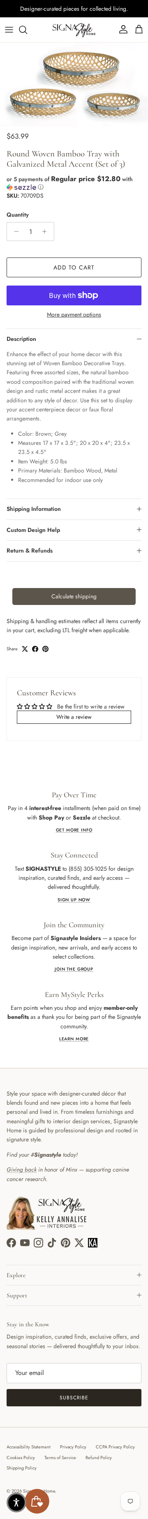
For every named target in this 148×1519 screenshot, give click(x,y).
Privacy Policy (73, 1446)
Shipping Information (34, 509)
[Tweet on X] (25, 649)
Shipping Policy (22, 1468)
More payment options (74, 314)
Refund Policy (99, 1457)
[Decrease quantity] (14, 231)
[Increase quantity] (46, 231)
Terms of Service (60, 1457)
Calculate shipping (74, 596)
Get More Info (74, 830)
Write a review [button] (74, 717)
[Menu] (9, 30)
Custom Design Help (33, 530)
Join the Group (74, 969)
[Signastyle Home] (74, 29)
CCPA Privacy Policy (115, 1446)
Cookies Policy (21, 1457)
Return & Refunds (30, 550)
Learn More (74, 1039)
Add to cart (74, 267)
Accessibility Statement (29, 1446)
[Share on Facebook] (35, 649)
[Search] (27, 30)
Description (21, 339)
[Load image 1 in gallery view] (74, 85)
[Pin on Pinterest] (45, 649)
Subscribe (74, 1397)
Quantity (18, 215)
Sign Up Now (74, 900)
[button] (74, 183)
